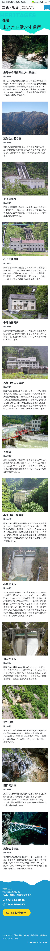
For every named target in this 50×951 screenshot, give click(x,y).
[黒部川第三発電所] (25, 495)
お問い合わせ (18, 912)
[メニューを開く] (47, 7)
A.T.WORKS (42, 942)
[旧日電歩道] (25, 765)
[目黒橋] (25, 431)
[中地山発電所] (25, 302)
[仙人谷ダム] (25, 639)
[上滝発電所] (25, 179)
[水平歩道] (25, 702)
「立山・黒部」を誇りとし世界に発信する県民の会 (30, 935)
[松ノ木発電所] (25, 239)
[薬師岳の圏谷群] (25, 118)
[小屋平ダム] (25, 564)
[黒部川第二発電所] (25, 362)
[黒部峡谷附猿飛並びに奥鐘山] (25, 52)
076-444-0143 (15, 899)
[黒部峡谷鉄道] (25, 828)
